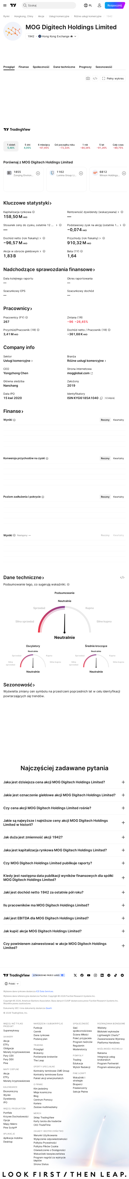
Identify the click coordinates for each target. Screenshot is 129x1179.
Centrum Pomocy (43, 1099)
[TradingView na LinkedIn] (102, 975)
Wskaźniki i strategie (79, 1079)
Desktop (8, 1141)
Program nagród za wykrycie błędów (50, 1159)
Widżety (101, 1027)
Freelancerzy (80, 1087)
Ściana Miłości (80, 1034)
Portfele (7, 1112)
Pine (5, 1063)
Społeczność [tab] (41, 67)
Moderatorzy (80, 1049)
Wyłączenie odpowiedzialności (50, 1139)
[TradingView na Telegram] (108, 975)
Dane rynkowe (41, 1035)
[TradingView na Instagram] (95, 975)
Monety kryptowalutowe (16, 1052)
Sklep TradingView (44, 1117)
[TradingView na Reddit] (122, 975)
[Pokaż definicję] (33, 211)
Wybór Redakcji (81, 1067)
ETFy (6, 1044)
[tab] (105, 420)
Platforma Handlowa (108, 1042)
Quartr (49, 1008)
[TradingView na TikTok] (115, 975)
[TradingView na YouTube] (88, 975)
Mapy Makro (10, 1123)
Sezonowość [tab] (104, 67)
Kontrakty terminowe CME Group (51, 1070)
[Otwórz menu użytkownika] (99, 5)
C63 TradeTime (42, 1124)
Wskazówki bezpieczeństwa (49, 1153)
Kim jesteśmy (41, 1088)
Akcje (6, 1040)
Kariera (37, 1103)
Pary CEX (8, 1055)
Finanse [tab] (24, 67)
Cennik (37, 1031)
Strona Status (41, 1164)
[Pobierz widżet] (95, 78)
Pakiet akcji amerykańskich (48, 1078)
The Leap (39, 1060)
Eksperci (77, 1084)
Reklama (102, 1053)
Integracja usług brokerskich (106, 1058)
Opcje (6, 1120)
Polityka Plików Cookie (46, 1146)
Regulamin (78, 1045)
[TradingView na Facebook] (82, 975)
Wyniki (7, 1095)
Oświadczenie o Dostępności (49, 1150)
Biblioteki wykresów (108, 1031)
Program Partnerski (108, 1063)
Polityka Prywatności (45, 1142)
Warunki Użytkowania (45, 1135)
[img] (71, 36)
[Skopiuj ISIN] (101, 398)
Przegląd (39, 1049)
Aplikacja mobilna (13, 1138)
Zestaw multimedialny (45, 1107)
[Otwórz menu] (5, 5)
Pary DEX (8, 1059)
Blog (36, 1096)
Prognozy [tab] (85, 67)
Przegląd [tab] (9, 67)
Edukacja (78, 1063)
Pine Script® (10, 1127)
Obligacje (8, 1048)
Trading (77, 1059)
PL (90, 5)
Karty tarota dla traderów (47, 1121)
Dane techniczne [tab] (64, 67)
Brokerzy (39, 1053)
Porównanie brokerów (45, 1056)
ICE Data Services (44, 991)
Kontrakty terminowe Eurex (48, 1074)
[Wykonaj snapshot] (88, 78)
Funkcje (38, 1027)
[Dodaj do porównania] (38, 173)
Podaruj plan (40, 1038)
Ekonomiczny (10, 1091)
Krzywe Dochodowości (15, 1116)
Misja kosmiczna (43, 1092)
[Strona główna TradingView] (13, 5)
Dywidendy (9, 1098)
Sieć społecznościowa (82, 1029)
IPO (5, 1102)
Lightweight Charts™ (108, 1035)
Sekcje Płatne (80, 1091)
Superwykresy (11, 1030)
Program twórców (82, 1041)
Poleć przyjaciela (82, 1038)
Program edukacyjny (108, 1067)
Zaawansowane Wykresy (111, 1038)
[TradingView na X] (75, 975)
